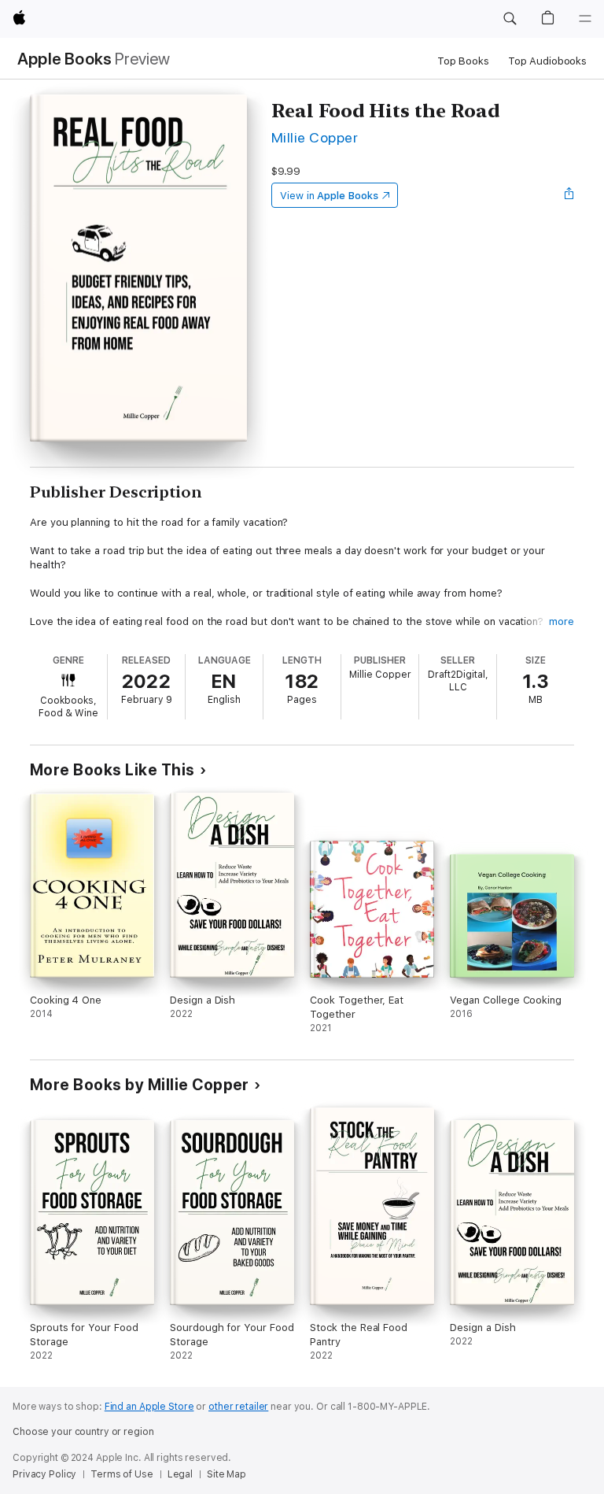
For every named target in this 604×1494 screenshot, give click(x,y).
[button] (509, 19)
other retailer (238, 1406)
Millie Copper (314, 137)
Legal (180, 1474)
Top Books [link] (463, 61)
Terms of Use (121, 1474)
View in (329, 196)
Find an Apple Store (149, 1406)
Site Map (226, 1474)
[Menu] (585, 19)
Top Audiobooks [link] (547, 61)
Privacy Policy (44, 1474)
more (561, 621)
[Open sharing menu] (569, 195)
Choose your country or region (83, 1431)
